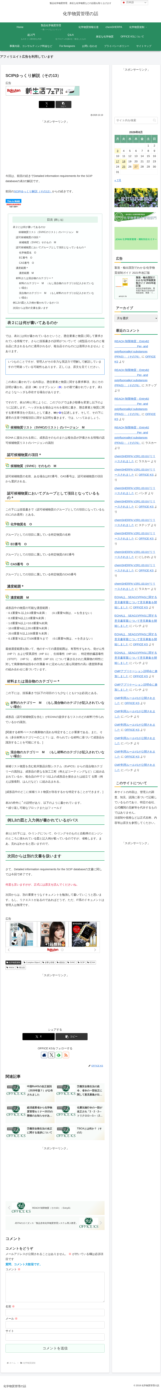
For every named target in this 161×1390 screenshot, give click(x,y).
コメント (13, 1269)
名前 (10, 1306)
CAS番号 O (26, 262)
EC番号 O (25, 257)
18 (123, 161)
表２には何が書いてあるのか (29, 227)
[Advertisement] (55, 146)
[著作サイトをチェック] (44, 1055)
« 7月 (117, 180)
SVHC (72, 962)
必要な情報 (49, 962)
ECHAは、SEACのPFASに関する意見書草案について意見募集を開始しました (135, 602)
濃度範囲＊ (22, 267)
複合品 (22, 967)
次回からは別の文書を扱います (30, 307)
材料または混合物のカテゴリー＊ (35, 278)
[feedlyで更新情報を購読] (59, 1055)
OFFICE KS (146, 474)
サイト (10, 1331)
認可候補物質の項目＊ (28, 237)
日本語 (130, 2)
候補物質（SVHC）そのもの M (37, 242)
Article (11, 967)
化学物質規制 (14, 962)
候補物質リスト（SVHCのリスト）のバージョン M (48, 232)
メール (12, 1318)
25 (123, 166)
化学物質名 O (27, 252)
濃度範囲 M (26, 272)
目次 (50, 219)
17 (117, 161)
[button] (63, 104)
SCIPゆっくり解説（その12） (33, 191)
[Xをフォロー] (51, 1055)
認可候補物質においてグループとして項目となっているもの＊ (51, 247)
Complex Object (33, 962)
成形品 (62, 962)
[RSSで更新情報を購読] (66, 1055)
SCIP (82, 962)
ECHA (92, 962)
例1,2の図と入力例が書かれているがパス (36, 302)
